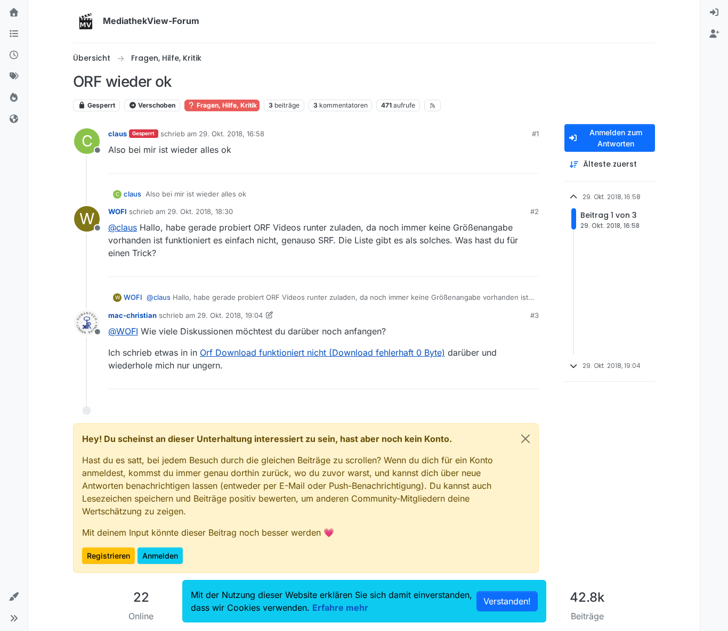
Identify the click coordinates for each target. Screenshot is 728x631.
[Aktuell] (13, 55)
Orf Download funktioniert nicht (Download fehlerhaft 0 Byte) (322, 352)
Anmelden (160, 555)
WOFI (117, 211)
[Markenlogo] (85, 21)
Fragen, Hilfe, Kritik (226, 105)
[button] (13, 596)
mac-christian (132, 315)
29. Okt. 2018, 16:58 (231, 133)
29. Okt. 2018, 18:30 (200, 211)
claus (117, 133)
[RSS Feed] (432, 105)
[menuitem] (714, 12)
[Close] (525, 439)
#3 (534, 315)
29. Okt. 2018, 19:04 (230, 315)
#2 (534, 211)
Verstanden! (507, 601)
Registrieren (108, 555)
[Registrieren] (714, 34)
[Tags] (13, 76)
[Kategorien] (13, 34)
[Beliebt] (13, 97)
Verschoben (155, 105)
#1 (535, 133)
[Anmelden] (714, 12)
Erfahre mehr (340, 607)
